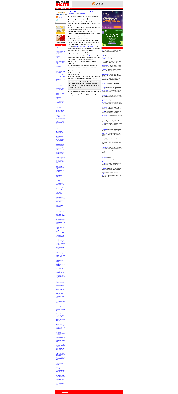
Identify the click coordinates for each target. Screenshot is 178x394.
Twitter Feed (60, 19)
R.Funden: (104, 177)
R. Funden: (104, 141)
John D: (103, 165)
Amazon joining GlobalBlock (60, 245)
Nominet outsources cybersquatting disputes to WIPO (60, 167)
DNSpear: (104, 87)
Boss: (103, 139)
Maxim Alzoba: (104, 133)
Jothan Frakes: (104, 102)
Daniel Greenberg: (105, 147)
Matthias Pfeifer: (105, 90)
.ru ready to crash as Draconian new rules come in (60, 105)
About (57, 8)
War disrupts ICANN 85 (60, 289)
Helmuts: (103, 111)
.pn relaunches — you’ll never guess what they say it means (60, 276)
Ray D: (103, 123)
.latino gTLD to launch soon (60, 266)
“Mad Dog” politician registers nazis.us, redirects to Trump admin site (60, 333)
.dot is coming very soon (60, 119)
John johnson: (104, 100)
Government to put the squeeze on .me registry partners (60, 161)
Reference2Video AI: (105, 74)
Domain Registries (82, 13)
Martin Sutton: (104, 57)
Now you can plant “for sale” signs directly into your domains (60, 68)
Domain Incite (65, 392)
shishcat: (103, 99)
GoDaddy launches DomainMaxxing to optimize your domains (60, 264)
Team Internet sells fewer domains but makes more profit (60, 83)
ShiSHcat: (104, 71)
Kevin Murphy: (104, 78)
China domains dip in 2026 (60, 285)
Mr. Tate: (103, 175)
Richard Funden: (105, 150)
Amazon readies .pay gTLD (60, 268)
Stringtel (70, 8)
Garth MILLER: (104, 83)
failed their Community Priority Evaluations (84, 46)
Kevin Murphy (70, 13)
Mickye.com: (104, 173)
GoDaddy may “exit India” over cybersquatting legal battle (60, 122)
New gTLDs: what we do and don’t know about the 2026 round (60, 62)
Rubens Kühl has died (59, 368)
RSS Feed (60, 17)
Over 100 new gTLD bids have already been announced (60, 209)
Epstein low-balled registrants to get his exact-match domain (60, 313)
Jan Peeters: (104, 153)
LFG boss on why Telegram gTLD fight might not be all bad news (60, 52)
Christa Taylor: (104, 129)
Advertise (63, 8)
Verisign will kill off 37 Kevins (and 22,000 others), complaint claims (60, 126)
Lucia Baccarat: (104, 58)
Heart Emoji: (104, 69)
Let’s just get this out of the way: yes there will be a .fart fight (60, 58)
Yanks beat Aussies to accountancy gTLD (80, 12)
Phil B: (103, 61)
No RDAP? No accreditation (60, 338)
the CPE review (90, 55)
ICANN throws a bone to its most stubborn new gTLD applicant (60, 187)
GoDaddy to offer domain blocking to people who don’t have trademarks (60, 354)
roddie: (103, 50)
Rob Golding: (104, 168)
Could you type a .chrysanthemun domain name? (60, 48)
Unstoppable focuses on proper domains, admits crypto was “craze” (60, 279)
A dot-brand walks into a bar (60, 118)
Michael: (103, 55)
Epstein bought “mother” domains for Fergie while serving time (60, 316)
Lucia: (103, 113)
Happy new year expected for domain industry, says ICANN (60, 358)
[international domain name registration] (60, 33)
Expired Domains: (105, 65)
